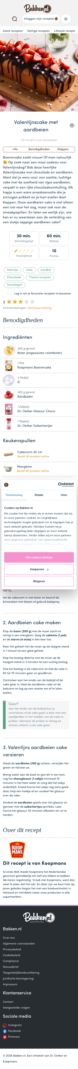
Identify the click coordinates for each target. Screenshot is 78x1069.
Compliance (11, 961)
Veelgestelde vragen (16, 1007)
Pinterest (14, 1037)
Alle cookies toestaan (39, 557)
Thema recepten (40, 277)
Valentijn (12, 270)
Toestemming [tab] (13, 494)
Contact (8, 1002)
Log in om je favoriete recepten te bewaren (42, 293)
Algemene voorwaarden (19, 943)
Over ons (9, 938)
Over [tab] (64, 494)
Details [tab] (39, 494)
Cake (29, 270)
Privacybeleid (12, 949)
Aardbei (46, 270)
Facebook (14, 1031)
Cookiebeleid (11, 955)
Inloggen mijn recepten (39, 18)
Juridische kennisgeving (18, 978)
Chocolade (14, 277)
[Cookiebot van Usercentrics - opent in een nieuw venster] (58, 484)
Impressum (10, 984)
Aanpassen (37, 569)
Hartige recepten (38, 31)
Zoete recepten (13, 31)
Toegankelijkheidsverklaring (21, 972)
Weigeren (39, 581)
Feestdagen (14, 285)
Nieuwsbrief (11, 967)
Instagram (15, 1025)
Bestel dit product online (33, 456)
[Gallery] (39, 73)
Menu (66, 19)
